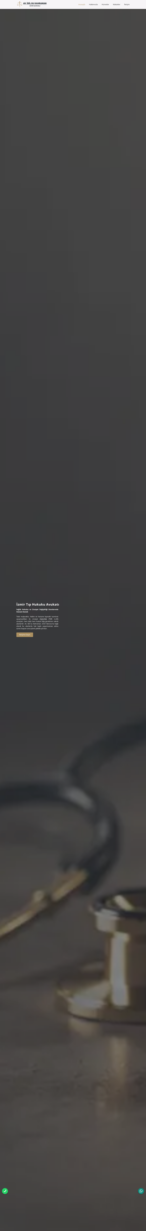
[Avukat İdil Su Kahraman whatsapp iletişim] (141, 1191)
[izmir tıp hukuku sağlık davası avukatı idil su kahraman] (32, 4)
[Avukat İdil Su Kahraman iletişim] (5, 1191)
